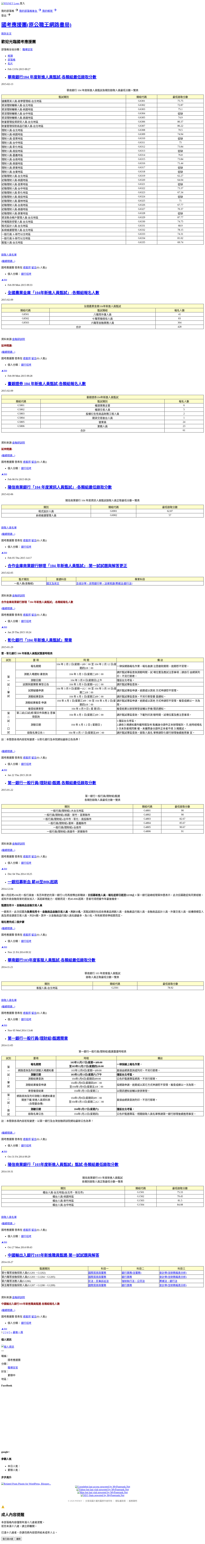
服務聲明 (133, 1501)
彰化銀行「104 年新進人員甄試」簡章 (40, 640)
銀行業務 (127, 1277)
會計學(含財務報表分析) (173, 1272)
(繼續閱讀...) (8, 261)
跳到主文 (6, 33)
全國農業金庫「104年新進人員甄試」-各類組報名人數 (53, 293)
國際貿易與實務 (97, 1272)
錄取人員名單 (9, 254)
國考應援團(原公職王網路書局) (36, 25)
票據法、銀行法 (168, 1281)
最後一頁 (18, 1332)
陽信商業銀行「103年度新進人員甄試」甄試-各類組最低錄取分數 (63, 1164)
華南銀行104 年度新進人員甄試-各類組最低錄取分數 (52, 77)
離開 (18, 1539)
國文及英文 (52, 583)
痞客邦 (27, 267)
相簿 (10, 56)
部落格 (11, 59)
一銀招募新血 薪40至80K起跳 (33, 882)
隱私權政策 (120, 1501)
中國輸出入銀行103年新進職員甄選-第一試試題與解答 (53, 1255)
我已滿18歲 (8, 1539)
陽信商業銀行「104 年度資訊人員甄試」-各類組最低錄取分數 (60, 487)
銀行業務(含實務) (131, 1272)
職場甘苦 (27, 49)
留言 (34, 267)
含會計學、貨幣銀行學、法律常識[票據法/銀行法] (104, 583)
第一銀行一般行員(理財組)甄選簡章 (38, 1038)
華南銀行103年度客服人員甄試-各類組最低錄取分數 (51, 960)
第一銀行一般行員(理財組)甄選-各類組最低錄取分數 (52, 783)
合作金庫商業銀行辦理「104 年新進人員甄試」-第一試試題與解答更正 (67, 566)
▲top (4, 279)
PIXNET (78, 1501)
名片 (10, 63)
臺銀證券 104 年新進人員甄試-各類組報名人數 (47, 384)
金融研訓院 (18, 339)
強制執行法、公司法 (133, 1281)
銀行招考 (26, 274)
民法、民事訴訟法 (98, 1281)
